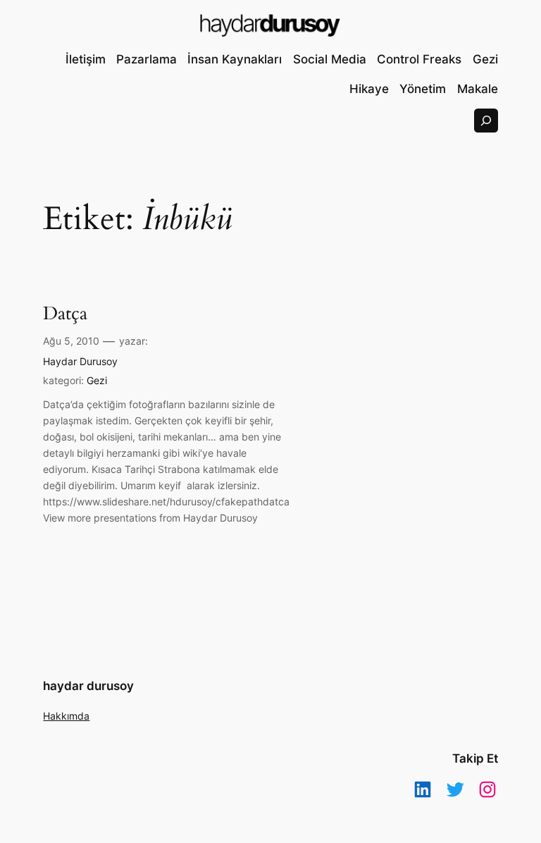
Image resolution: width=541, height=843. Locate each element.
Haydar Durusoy (80, 361)
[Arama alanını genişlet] (486, 121)
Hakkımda (66, 716)
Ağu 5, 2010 (71, 341)
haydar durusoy (88, 686)
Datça (65, 314)
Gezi (97, 380)
